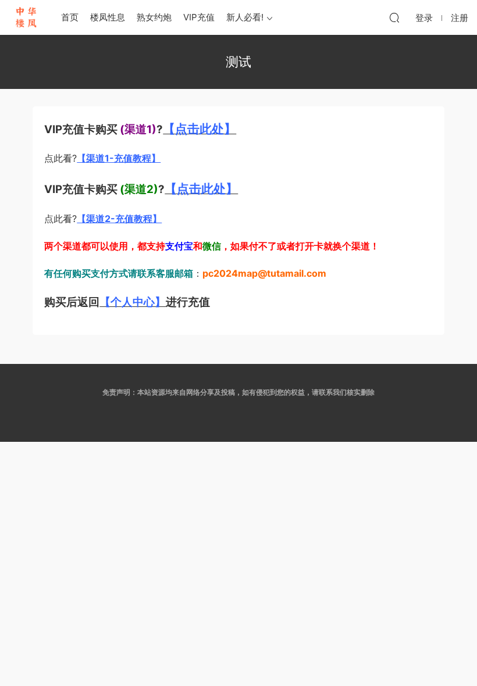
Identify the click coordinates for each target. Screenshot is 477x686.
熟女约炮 (154, 17)
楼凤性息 (107, 17)
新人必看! (245, 17)
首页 (70, 17)
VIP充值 (199, 17)
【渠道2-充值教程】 (119, 218)
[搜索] (394, 17)
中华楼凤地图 (26, 17)
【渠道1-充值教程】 (119, 158)
